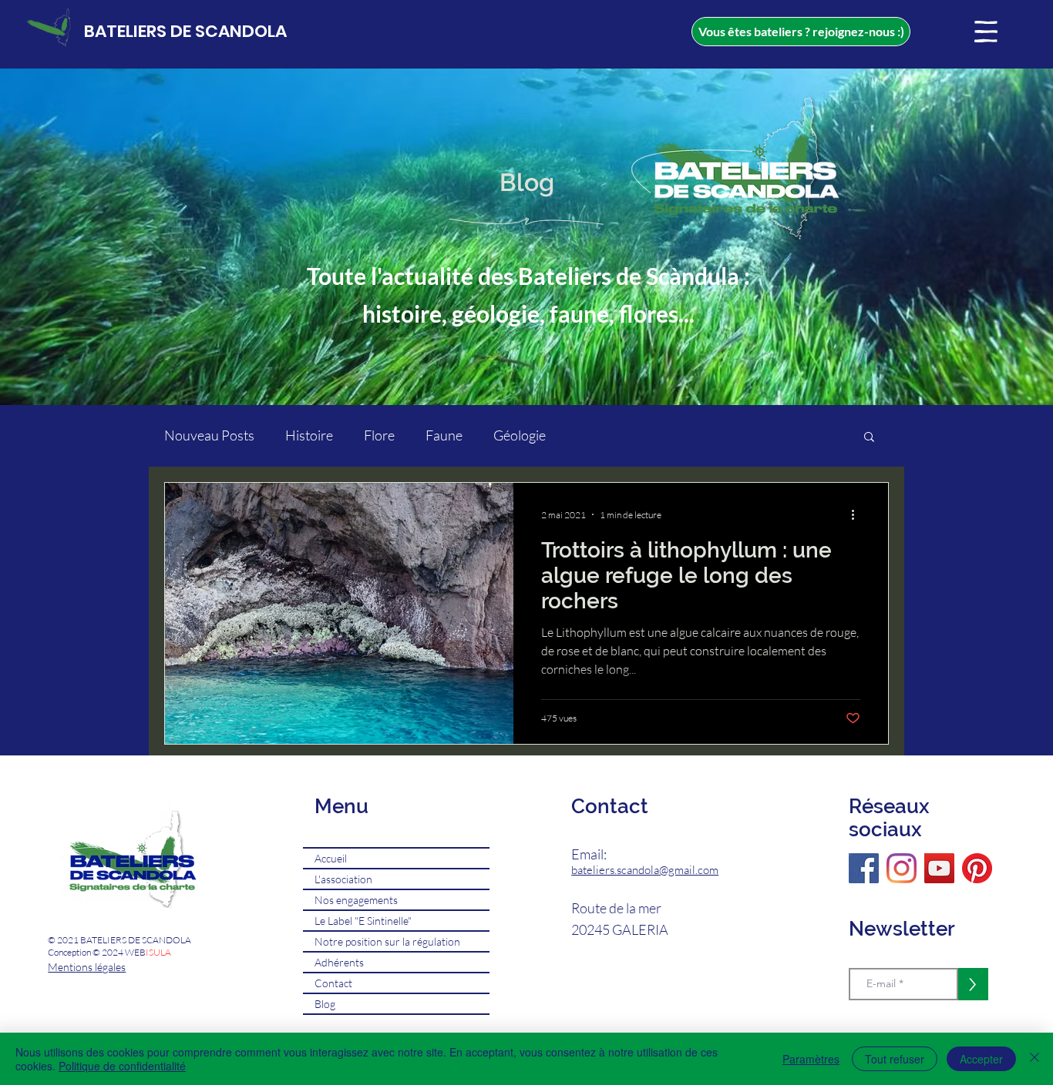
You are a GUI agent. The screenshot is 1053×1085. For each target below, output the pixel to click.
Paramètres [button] (810, 1059)
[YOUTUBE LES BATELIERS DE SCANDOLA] (939, 868)
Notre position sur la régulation (387, 941)
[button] (985, 31)
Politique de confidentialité (122, 1065)
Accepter (981, 1059)
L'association (343, 879)
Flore (379, 435)
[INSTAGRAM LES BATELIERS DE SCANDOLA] (901, 868)
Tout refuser (894, 1059)
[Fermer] (1034, 1059)
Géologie (519, 435)
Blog (325, 1003)
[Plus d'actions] (858, 514)
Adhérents (339, 962)
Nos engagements (356, 899)
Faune (444, 435)
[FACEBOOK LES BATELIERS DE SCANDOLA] (864, 868)
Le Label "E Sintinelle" (363, 920)
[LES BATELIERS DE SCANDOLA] (977, 868)
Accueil (331, 858)
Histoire (309, 435)
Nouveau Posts (209, 435)
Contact (333, 983)
